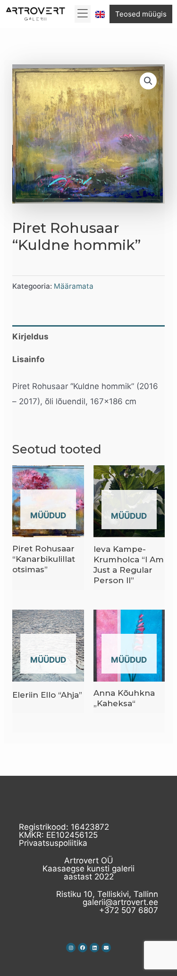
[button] (83, 14)
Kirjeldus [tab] (30, 336)
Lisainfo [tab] (28, 359)
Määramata (73, 286)
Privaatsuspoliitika (53, 843)
